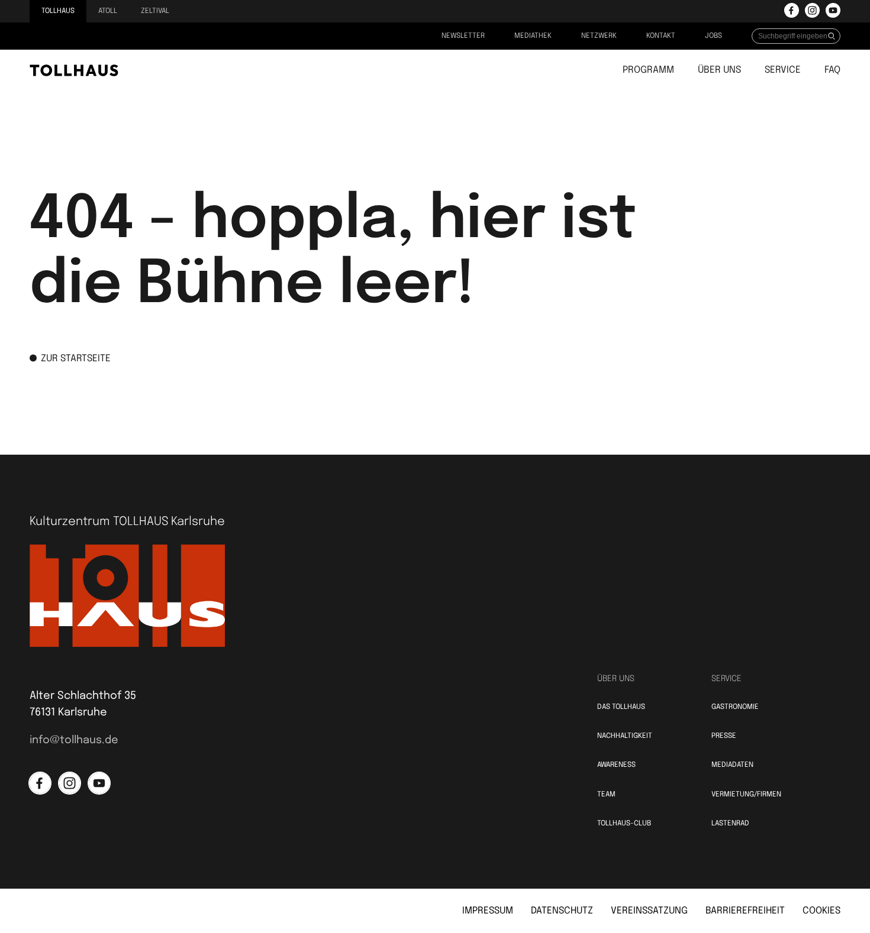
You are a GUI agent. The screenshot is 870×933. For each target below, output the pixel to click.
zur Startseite (76, 359)
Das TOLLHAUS (621, 707)
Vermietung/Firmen (746, 794)
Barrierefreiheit (745, 911)
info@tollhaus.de (74, 740)
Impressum (487, 911)
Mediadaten (732, 765)
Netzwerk (599, 36)
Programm (648, 70)
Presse (723, 736)
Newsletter (463, 36)
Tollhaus (58, 11)
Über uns (719, 70)
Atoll (107, 11)
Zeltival (155, 11)
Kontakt (660, 36)
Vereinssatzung (649, 911)
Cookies (821, 911)
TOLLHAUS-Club (624, 823)
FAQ (832, 70)
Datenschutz (562, 911)
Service (783, 70)
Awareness (616, 765)
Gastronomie (735, 707)
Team (606, 794)
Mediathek (533, 36)
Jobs (713, 36)
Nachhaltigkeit (624, 736)
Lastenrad (730, 823)
